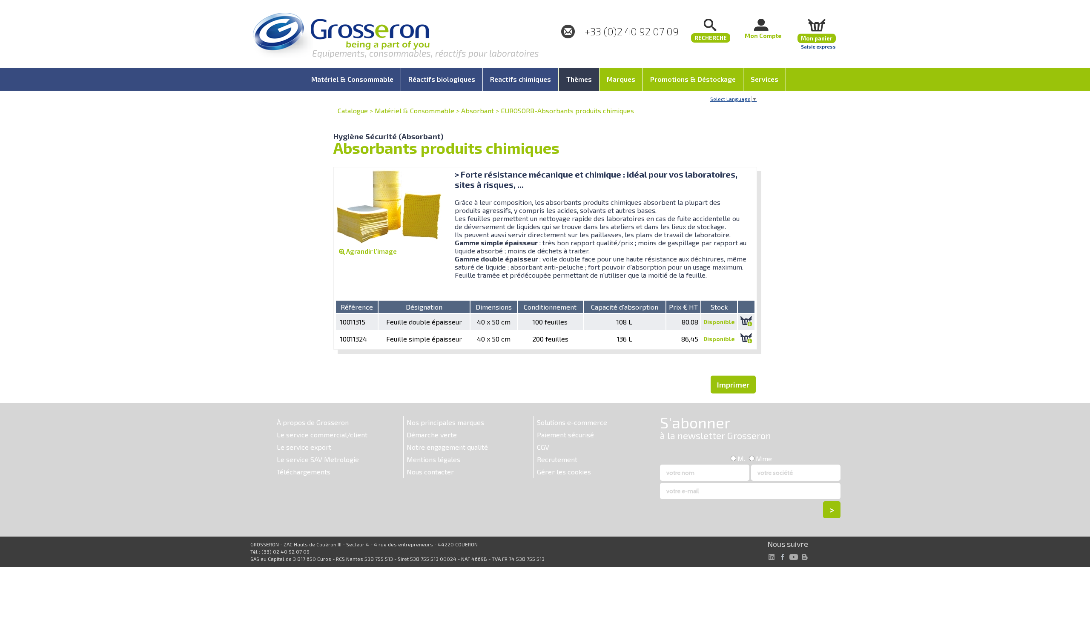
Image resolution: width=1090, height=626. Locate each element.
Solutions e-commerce (572, 422)
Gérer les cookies (564, 472)
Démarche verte (432, 435)
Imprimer (733, 384)
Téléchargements (303, 472)
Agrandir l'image (371, 251)
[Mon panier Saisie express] (817, 24)
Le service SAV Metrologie (318, 459)
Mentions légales (433, 459)
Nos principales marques (445, 422)
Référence (357, 307)
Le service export (304, 447)
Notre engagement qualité (447, 447)
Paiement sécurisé (565, 435)
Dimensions (494, 307)
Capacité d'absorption (624, 307)
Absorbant (477, 110)
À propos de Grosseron (313, 422)
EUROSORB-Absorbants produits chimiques (567, 110)
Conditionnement (550, 307)
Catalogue (353, 110)
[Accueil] (341, 36)
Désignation (424, 307)
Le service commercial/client (322, 435)
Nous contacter (430, 472)
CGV (543, 447)
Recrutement (557, 459)
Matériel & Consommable (414, 110)
